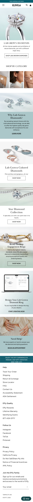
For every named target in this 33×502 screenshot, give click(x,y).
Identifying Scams (10, 415)
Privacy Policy (8, 451)
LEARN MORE (16, 133)
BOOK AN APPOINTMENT (16, 348)
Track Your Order (10, 372)
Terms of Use (7, 494)
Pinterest (6, 440)
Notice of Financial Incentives (15, 462)
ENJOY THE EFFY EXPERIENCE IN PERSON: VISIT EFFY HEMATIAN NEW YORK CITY (16, 360)
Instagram (7, 429)
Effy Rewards (8, 408)
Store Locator (8, 382)
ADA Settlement (9, 396)
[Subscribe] (27, 487)
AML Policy (7, 466)
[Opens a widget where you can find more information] (26, 499)
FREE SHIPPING (13, 1)
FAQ (5, 386)
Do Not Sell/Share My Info (13, 458)
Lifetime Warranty (10, 411)
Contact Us (7, 389)
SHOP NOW (16, 178)
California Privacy (10, 455)
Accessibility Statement (13, 393)
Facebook (7, 433)
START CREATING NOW (16, 311)
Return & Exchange (11, 379)
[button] (2, 79)
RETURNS (21, 1)
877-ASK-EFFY (9, 418)
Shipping (6, 375)
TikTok (5, 437)
